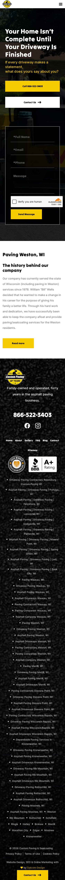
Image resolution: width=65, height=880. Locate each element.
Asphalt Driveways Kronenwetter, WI (33, 762)
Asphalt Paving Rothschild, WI (33, 793)
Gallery (29, 440)
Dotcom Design (36, 867)
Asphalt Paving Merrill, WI (33, 678)
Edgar (36, 830)
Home (9, 440)
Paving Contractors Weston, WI (33, 647)
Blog (45, 440)
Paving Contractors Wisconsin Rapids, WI (33, 715)
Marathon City (20, 830)
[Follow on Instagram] (38, 425)
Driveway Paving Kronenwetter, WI (33, 750)
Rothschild (35, 817)
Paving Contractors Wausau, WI (33, 604)
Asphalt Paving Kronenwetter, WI (33, 756)
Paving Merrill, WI (33, 666)
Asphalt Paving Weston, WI (33, 635)
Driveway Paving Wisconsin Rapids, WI (33, 721)
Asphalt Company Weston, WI (33, 659)
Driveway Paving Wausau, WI (33, 585)
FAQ (38, 440)
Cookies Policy (51, 853)
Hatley (26, 824)
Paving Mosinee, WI (33, 805)
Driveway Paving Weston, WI (33, 629)
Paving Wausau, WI (33, 579)
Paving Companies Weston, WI (33, 653)
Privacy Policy (14, 853)
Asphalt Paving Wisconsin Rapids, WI (32, 727)
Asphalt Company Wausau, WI (33, 616)
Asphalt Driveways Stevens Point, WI (33, 709)
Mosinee (49, 830)
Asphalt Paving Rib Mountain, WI (33, 774)
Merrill (51, 824)
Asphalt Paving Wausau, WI (33, 592)
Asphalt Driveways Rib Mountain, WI (33, 780)
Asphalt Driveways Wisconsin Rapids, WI (33, 733)
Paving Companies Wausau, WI (33, 610)
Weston (51, 811)
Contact (54, 440)
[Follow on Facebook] (27, 425)
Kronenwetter (34, 836)
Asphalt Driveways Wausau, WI (33, 598)
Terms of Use (32, 853)
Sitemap (32, 450)
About (18, 440)
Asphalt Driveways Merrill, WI (33, 684)
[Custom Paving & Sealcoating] (7, 4)
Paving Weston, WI (33, 622)
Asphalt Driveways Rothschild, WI (33, 799)
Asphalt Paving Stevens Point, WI (33, 703)
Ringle (14, 824)
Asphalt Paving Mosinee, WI (26, 811)
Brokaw (39, 824)
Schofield (51, 817)
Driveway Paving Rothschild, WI (33, 787)
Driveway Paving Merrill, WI (33, 672)
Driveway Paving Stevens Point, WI (33, 696)
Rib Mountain (17, 817)
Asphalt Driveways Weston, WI (33, 641)
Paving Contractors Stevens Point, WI (32, 690)
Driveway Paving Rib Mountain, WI (33, 768)
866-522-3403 (32, 415)
